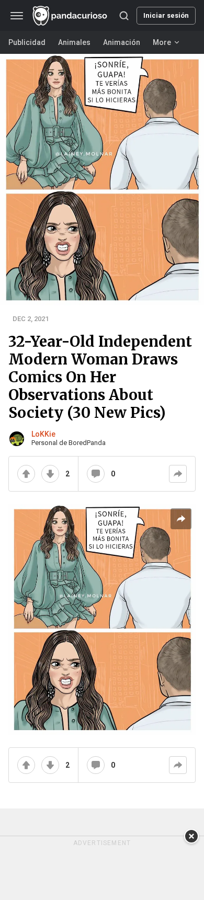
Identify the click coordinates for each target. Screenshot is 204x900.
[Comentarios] (96, 474)
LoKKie (43, 434)
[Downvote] (50, 474)
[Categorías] (16, 15)
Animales (74, 42)
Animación (121, 42)
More (162, 42)
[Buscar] (124, 15)
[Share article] (181, 518)
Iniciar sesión (166, 15)
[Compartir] (178, 474)
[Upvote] (26, 474)
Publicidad (27, 42)
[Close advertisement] (191, 836)
